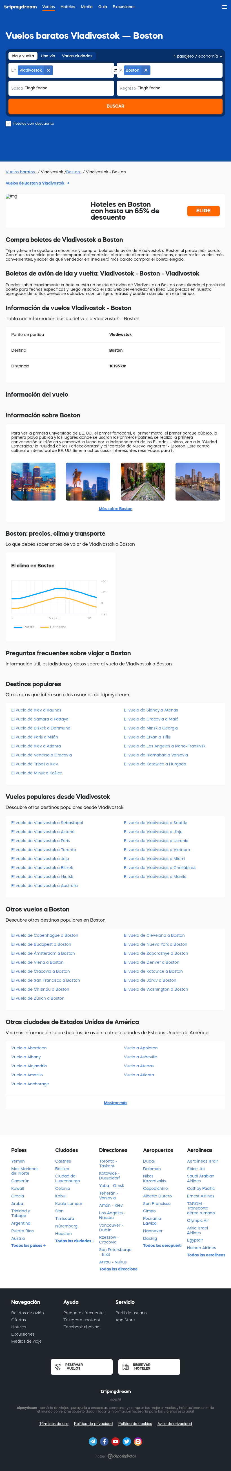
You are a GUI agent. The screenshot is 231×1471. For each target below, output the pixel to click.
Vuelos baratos (21, 172)
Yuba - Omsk (111, 1186)
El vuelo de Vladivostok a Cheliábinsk (160, 868)
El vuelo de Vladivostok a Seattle (155, 823)
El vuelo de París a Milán (34, 737)
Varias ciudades (77, 56)
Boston (73, 172)
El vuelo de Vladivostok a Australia (44, 886)
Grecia (17, 1196)
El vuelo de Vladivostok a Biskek (42, 868)
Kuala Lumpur (68, 1204)
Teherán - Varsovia (108, 1195)
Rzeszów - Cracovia (109, 1239)
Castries (63, 1161)
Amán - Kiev (111, 1205)
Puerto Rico (22, 1231)
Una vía (48, 56)
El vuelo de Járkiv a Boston (150, 980)
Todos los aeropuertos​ (162, 1245)
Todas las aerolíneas (206, 1255)
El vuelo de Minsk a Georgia (151, 728)
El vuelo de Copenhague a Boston (44, 935)
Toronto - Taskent (108, 1163)
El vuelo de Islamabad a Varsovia (156, 755)
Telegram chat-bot (81, 1320)
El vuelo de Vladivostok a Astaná (43, 832)
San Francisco (157, 1204)
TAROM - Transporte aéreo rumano (201, 1208)
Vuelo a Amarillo (27, 1075)
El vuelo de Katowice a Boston (153, 971)
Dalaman (152, 1169)
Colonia (62, 1188)
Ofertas (18, 1320)
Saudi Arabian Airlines (200, 1178)
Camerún (20, 1181)
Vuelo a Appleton (141, 1048)
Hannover (153, 1231)
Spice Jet (196, 1169)
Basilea (62, 1169)
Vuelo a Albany (26, 1057)
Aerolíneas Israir (202, 1161)
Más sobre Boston (115, 509)
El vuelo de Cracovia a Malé (151, 719)
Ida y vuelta (23, 56)
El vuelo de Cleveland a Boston (154, 935)
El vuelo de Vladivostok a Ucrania (156, 841)
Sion (59, 1211)
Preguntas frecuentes (84, 1313)
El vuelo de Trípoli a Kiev (34, 764)
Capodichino (155, 1188)
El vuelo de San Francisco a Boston (45, 980)
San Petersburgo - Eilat (115, 1252)
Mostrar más (115, 1103)
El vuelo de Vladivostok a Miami (154, 859)
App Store (125, 1320)
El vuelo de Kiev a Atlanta (36, 746)
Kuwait (17, 1188)
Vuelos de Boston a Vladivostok (35, 183)
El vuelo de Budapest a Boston (41, 944)
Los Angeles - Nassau (112, 1215)
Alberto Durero (157, 1196)
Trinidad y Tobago (20, 1213)
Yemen (18, 1161)
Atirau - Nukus (113, 1262)
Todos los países (27, 1245)
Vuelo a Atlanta (139, 1075)
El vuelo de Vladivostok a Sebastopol (47, 823)
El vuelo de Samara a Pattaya (39, 719)
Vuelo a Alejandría (29, 1066)
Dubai (149, 1161)
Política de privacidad (93, 1423)
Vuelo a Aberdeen (29, 1048)
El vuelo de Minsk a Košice (36, 773)
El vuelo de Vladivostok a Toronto (43, 850)
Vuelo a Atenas (139, 1066)
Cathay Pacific (201, 1188)
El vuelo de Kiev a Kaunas (36, 710)
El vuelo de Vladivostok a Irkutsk (42, 877)
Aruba (17, 1204)
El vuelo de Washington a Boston (156, 989)
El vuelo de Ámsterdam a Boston (43, 953)
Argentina (20, 1223)
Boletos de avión (27, 1313)
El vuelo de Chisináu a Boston (40, 989)
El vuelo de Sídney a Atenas (151, 710)
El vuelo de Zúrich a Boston (38, 998)
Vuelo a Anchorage (30, 1084)
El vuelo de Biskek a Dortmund (40, 728)
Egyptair (195, 1240)
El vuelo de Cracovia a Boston (40, 971)
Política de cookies (135, 1423)
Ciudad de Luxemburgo (67, 1178)
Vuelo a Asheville (140, 1057)
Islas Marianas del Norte (25, 1171)
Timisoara (64, 1218)
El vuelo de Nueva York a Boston (155, 944)
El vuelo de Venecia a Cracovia (41, 755)
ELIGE (203, 210)
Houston (63, 1234)
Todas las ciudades (73, 1241)
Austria (18, 1238)
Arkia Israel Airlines (197, 1230)
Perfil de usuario (131, 1313)
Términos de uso (53, 1423)
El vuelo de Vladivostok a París (40, 841)
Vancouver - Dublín (111, 1227)
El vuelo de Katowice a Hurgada (155, 764)
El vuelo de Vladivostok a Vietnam (157, 850)
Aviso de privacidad (174, 1423)
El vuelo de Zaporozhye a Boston (156, 953)
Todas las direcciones (118, 1269)
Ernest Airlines (200, 1196)
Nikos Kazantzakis (154, 1178)
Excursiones (23, 1334)
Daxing (150, 1238)
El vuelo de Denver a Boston (151, 962)
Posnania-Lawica (153, 1221)
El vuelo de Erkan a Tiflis (147, 737)
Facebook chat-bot (82, 1327)
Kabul (60, 1196)
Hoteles (18, 1327)
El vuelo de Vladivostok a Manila (155, 877)
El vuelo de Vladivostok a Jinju (153, 832)
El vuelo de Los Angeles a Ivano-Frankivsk (164, 746)
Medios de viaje (26, 1341)
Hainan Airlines (201, 1248)
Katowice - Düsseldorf (109, 1175)
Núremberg (66, 1226)
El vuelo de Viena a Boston (37, 962)
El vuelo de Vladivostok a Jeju (40, 859)
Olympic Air (198, 1220)
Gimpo (149, 1211)
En (13, 70)
